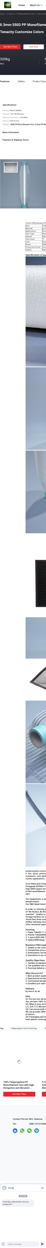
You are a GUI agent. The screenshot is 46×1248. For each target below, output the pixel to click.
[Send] (42, 1244)
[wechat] (29, 1130)
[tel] (43, 1130)
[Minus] (42, 1187)
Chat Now (33, 47)
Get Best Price (10, 47)
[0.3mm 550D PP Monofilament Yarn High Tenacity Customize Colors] (19, 1062)
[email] (15, 1130)
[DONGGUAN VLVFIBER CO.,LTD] (7, 5)
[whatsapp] (22, 1130)
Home (2, 14)
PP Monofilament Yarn (26, 14)
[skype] (36, 1130)
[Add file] (3, 1244)
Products (11, 14)
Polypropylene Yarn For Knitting (24, 1028)
